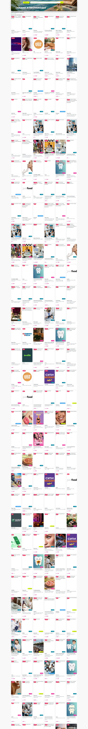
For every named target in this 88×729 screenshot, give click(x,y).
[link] (85, 726)
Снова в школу (22, 4)
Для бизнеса (38, 4)
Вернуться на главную (13, 13)
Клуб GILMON (27, 4)
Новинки (17, 4)
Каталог (27, 2)
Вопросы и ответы (33, 4)
